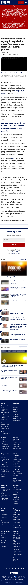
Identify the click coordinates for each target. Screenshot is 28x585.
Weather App (16, 416)
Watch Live (21, 2)
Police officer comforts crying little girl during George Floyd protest (12, 73)
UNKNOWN (16, 475)
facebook (4, 568)
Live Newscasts (5, 512)
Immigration (4, 419)
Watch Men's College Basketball (17, 550)
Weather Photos (17, 418)
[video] (14, 357)
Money (3, 437)
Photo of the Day (17, 525)
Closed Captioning (17, 489)
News (3, 404)
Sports (2, 430)
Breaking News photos (16, 523)
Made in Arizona (5, 468)
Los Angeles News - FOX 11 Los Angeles (5, 491)
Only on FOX (5, 454)
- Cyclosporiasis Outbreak (5, 416)
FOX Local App (4, 521)
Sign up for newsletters (15, 517)
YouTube (3, 533)
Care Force (3, 457)
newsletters (24, 568)
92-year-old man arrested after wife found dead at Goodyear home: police (17, 282)
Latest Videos (5, 348)
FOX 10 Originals (16, 454)
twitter (7, 568)
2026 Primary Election (16, 440)
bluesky (18, 568)
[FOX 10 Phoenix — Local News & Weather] (5, 2)
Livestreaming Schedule (4, 518)
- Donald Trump (17, 450)
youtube (12, 568)
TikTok (2, 535)
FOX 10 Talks (16, 463)
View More (23, 259)
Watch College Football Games (17, 537)
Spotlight (3, 476)
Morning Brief (4, 423)
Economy (3, 441)
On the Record (16, 471)
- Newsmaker (16, 446)
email (21, 568)
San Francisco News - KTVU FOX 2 (5, 495)
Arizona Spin (4, 456)
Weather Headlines (17, 409)
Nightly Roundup (5, 424)
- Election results (17, 442)
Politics (15, 437)
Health (2, 414)
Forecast (15, 405)
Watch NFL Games (17, 535)
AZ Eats (15, 457)
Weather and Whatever (16, 477)
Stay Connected (16, 510)
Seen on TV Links (5, 428)
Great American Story (16, 467)
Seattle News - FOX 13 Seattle (4, 499)
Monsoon (15, 407)
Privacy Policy (15, 251)
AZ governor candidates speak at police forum (9, 371)
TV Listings (15, 501)
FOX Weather (16, 422)
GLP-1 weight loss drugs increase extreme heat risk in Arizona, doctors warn (18, 295)
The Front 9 (16, 465)
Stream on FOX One (16, 532)
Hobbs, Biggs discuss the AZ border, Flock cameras (9, 378)
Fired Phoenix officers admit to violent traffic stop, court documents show (18, 319)
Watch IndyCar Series (16, 547)
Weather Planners (17, 413)
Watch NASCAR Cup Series (16, 544)
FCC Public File (16, 497)
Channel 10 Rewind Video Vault (5, 460)
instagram (10, 568)
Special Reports (5, 474)
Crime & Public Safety (4, 410)
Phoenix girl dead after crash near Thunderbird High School (18, 288)
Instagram (3, 537)
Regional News (4, 486)
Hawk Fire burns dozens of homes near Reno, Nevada (9, 391)
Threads (3, 542)
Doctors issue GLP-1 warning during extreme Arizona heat (12, 366)
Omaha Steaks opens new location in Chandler (9, 384)
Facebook (3, 539)
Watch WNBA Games (16, 556)
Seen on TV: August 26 (8, 277)
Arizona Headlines (5, 405)
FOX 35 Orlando (4, 52)
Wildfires (15, 411)
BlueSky (3, 544)
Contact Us (15, 491)
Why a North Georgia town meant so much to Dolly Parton (18, 301)
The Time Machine (17, 473)
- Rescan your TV (17, 503)
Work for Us (16, 505)
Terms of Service (15, 253)
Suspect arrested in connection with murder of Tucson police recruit (17, 334)
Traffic (2, 432)
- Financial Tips (4, 448)
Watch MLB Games (16, 541)
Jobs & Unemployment (5, 443)
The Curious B (16, 461)
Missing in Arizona (5, 470)
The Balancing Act (17, 459)
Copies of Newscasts (15, 493)
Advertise (15, 487)
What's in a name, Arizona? (17, 480)
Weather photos (17, 527)
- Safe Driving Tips (5, 433)
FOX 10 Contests (17, 512)
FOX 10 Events (16, 514)
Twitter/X (3, 540)
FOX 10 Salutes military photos (16, 520)
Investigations (4, 466)
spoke (13, 158)
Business (3, 439)
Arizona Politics (16, 444)
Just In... (3, 259)
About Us (16, 485)
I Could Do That (17, 470)
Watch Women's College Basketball (17, 553)
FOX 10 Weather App (5, 523)
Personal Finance (5, 446)
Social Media (5, 531)
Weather (16, 404)
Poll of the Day (4, 426)
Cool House (4, 462)
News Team (16, 499)
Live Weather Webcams (4, 515)
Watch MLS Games (15, 559)
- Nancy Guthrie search (5, 472)
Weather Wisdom (17, 420)
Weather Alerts (16, 414)
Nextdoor (3, 546)
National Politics (17, 448)
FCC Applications (17, 496)
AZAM (2, 407)
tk (15, 568)
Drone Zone (4, 464)
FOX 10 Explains (5, 412)
